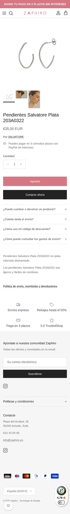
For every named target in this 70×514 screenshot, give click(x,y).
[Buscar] (13, 13)
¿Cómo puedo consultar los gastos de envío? (32, 239)
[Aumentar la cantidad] (22, 164)
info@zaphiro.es (13, 440)
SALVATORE (16, 136)
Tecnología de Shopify (29, 500)
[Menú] (4, 13)
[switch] (61, 502)
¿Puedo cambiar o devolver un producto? (29, 209)
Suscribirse (35, 373)
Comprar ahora (35, 194)
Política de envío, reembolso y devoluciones (30, 286)
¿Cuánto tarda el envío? (18, 219)
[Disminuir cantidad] (6, 164)
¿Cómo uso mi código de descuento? (26, 229)
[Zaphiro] (35, 13)
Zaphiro (14, 500)
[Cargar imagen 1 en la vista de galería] (35, 53)
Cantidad (8, 156)
